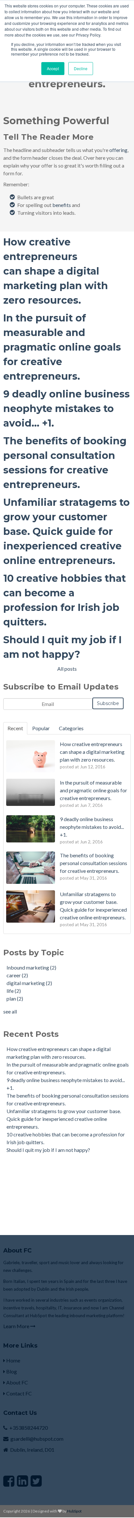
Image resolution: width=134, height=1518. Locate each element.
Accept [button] (53, 68)
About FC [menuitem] (16, 1382)
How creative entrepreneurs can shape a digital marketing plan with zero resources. (55, 271)
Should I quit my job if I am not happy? (48, 1150)
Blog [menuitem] (11, 1371)
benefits (61, 205)
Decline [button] (80, 68)
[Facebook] (8, 1481)
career (17, 975)
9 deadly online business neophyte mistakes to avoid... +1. (66, 408)
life (14, 991)
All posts (67, 669)
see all (10, 1011)
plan (15, 998)
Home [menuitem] (12, 1360)
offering (118, 150)
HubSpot (74, 1511)
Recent (15, 728)
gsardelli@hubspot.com (36, 1439)
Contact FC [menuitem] (18, 1393)
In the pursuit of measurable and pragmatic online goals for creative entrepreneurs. (62, 347)
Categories (71, 728)
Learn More (16, 1326)
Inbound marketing (31, 967)
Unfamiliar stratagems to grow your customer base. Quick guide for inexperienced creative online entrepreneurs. (66, 531)
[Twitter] (36, 1481)
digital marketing (29, 983)
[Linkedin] (22, 1481)
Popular (41, 728)
